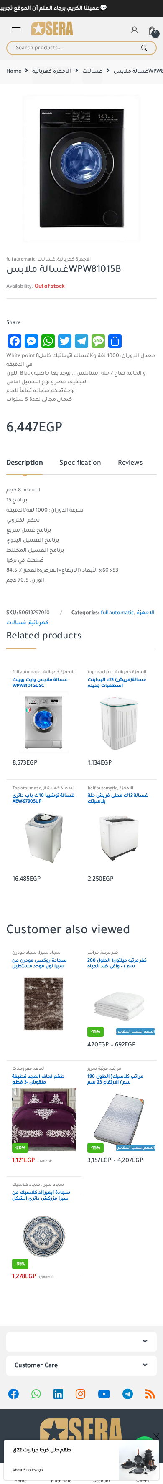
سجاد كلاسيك (26, 1185)
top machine (100, 672)
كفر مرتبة (109, 952)
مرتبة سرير (97, 1068)
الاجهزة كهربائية (51, 71)
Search (144, 48)
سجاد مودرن (24, 952)
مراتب (93, 952)
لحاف (39, 1068)
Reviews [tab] (130, 463)
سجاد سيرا (50, 952)
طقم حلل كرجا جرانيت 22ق (42, 1450)
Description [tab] (24, 463)
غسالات (92, 71)
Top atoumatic (27, 788)
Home (13, 71)
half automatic (102, 788)
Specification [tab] (80, 463)
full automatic (21, 259)
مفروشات (22, 1068)
